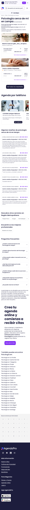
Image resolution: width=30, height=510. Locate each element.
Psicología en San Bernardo (9, 394)
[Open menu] (27, 8)
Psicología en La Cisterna (9, 373)
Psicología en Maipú (7, 396)
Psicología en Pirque (7, 364)
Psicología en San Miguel (9, 405)
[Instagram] (3, 453)
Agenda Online (5, 483)
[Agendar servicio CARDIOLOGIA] (12, 75)
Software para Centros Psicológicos (12, 335)
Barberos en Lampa (7, 230)
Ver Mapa (16, 13)
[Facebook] (7, 453)
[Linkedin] (10, 453)
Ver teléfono (18, 122)
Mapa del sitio (5, 469)
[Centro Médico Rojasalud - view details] (15, 62)
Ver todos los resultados (15, 87)
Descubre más (10, 343)
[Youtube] (14, 453)
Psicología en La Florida (8, 357)
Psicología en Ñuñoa (7, 369)
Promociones (5, 467)
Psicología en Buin (6, 391)
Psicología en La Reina (8, 371)
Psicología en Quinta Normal (10, 360)
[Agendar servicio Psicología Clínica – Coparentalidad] (12, 50)
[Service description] (21, 49)
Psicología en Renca (7, 401)
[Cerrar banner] (27, 3)
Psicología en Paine (7, 380)
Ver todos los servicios (20, 55)
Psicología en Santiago (8, 410)
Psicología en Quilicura (8, 382)
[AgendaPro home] (2, 8)
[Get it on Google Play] (7, 499)
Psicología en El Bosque (8, 403)
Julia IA (3, 485)
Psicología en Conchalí (8, 387)
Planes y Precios (6, 480)
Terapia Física (5, 218)
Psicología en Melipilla (8, 398)
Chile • (6, 15)
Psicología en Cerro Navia (9, 385)
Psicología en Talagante (8, 362)
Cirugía (14, 218)
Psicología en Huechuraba (9, 389)
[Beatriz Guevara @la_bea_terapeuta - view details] (15, 37)
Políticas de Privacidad (8, 464)
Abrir (24, 2)
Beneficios (4, 472)
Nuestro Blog (5, 462)
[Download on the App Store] (7, 495)
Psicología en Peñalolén (8, 407)
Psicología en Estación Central (10, 376)
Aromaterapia (21, 218)
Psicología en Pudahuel (8, 378)
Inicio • (3, 15)
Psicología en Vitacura (8, 367)
